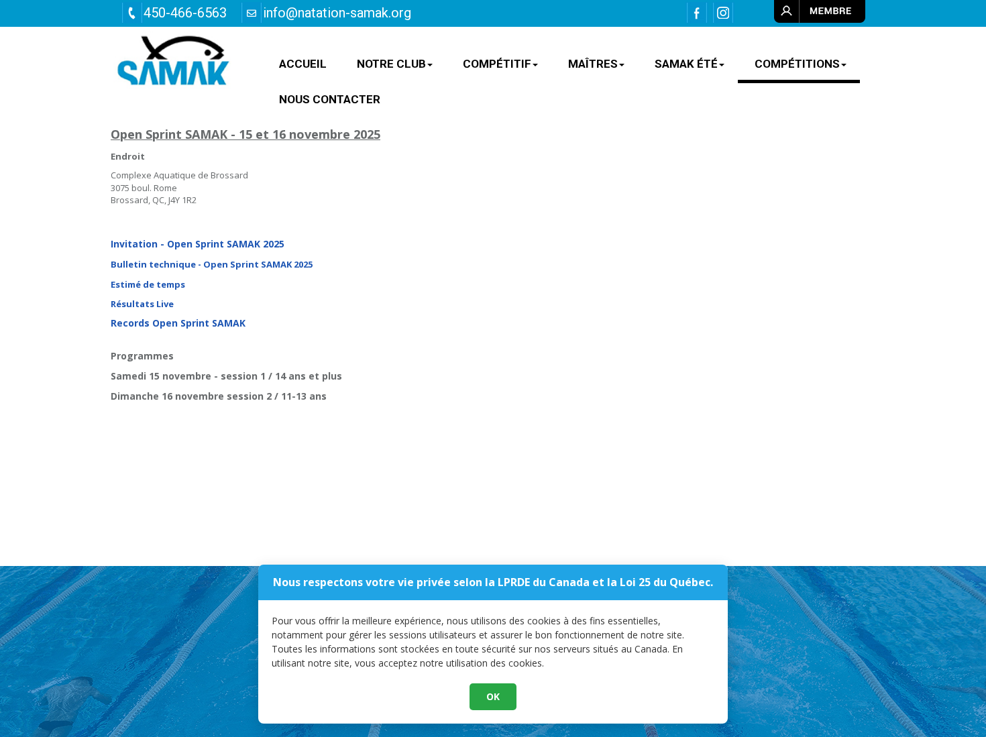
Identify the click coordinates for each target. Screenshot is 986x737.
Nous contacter (329, 99)
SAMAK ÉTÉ (686, 63)
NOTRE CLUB (391, 63)
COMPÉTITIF (497, 63)
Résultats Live (142, 304)
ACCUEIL (303, 63)
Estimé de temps (149, 284)
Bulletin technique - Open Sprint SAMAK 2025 (212, 264)
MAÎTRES (593, 63)
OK (493, 696)
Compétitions (797, 63)
